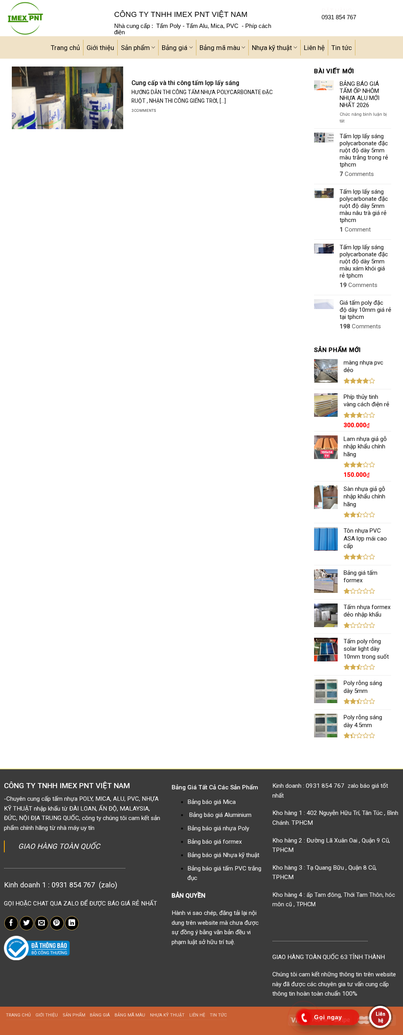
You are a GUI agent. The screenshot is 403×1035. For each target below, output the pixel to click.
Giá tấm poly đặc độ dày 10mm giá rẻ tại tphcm (365, 309)
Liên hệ (314, 48)
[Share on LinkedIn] (72, 923)
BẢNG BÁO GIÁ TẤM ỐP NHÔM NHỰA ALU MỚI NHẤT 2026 (359, 94)
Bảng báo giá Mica (211, 801)
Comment (355, 229)
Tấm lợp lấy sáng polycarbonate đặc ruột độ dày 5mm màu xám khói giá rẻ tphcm (364, 261)
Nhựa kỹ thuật (272, 48)
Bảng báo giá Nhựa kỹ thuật (223, 855)
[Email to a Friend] (41, 923)
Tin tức (341, 48)
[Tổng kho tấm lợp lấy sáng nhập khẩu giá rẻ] (54, 18)
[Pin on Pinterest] (57, 923)
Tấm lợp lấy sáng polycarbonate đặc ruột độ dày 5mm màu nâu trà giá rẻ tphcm (364, 206)
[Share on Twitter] (26, 923)
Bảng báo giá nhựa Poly (218, 828)
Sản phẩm (135, 48)
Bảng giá (174, 48)
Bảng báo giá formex (214, 841)
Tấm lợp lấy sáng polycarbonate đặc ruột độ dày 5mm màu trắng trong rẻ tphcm (364, 150)
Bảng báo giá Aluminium (220, 814)
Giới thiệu (100, 48)
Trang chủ (65, 48)
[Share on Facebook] (11, 923)
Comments (357, 174)
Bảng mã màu (220, 48)
